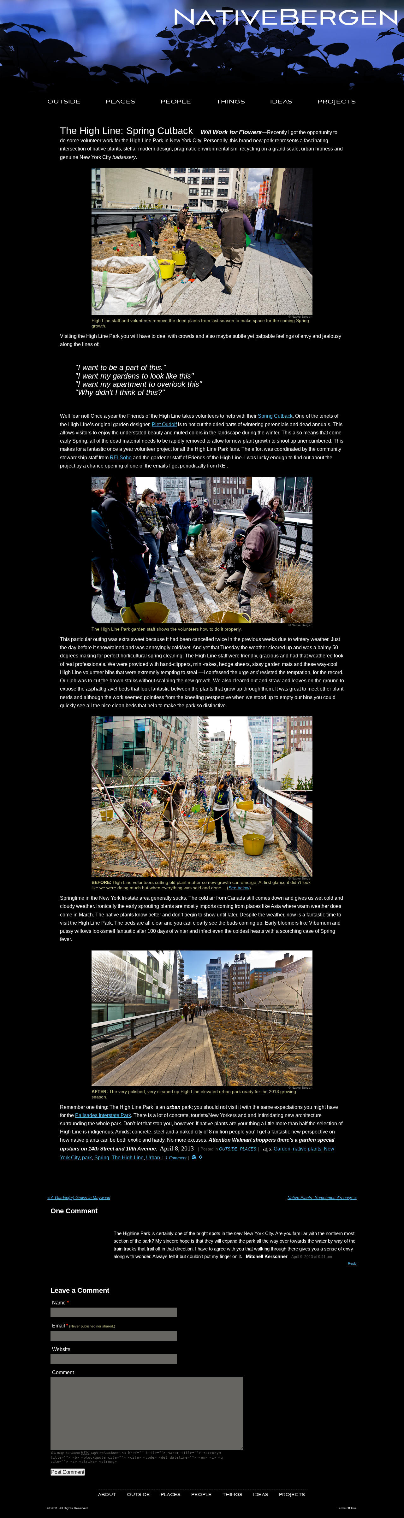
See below (239, 887)
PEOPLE (176, 102)
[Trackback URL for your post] (200, 1157)
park (87, 1157)
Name (59, 1302)
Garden (282, 1148)
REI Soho (121, 457)
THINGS (230, 102)
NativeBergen (285, 18)
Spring (101, 1157)
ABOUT (107, 1494)
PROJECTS (337, 102)
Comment (63, 1372)
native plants (307, 1148)
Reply (352, 1263)
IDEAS (281, 102)
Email (58, 1325)
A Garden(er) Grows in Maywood (78, 1197)
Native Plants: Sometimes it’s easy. (322, 1197)
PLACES (121, 102)
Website (61, 1349)
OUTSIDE (64, 102)
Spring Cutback (275, 416)
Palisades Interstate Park (103, 1115)
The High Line (128, 1157)
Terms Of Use (347, 1508)
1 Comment (176, 1158)
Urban (153, 1157)
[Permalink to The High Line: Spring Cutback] (194, 1157)
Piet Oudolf (164, 424)
